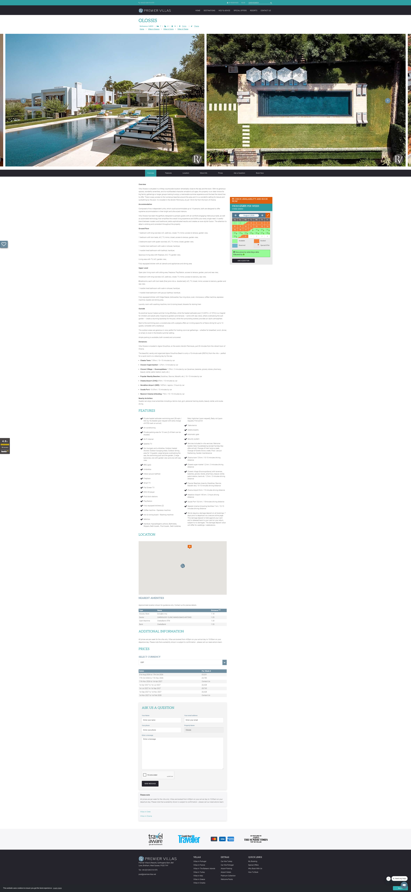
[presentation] (23, 100)
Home (197, 11)
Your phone (146, 725)
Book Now (260, 173)
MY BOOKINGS (233, 3)
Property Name (189, 725)
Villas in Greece (153, 29)
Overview (150, 173)
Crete (184, 26)
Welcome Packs (227, 879)
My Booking (252, 861)
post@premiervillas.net (147, 874)
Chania (196, 26)
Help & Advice (224, 11)
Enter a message (147, 735)
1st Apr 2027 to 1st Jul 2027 (150, 685)
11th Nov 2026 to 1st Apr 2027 (150, 681)
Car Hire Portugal (227, 865)
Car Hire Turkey (226, 861)
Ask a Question (239, 173)
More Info (203, 173)
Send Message (150, 784)
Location (186, 173)
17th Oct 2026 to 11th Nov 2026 (151, 678)
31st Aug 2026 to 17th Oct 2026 (151, 675)
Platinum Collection (228, 876)
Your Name (145, 715)
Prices (220, 173)
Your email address (190, 715)
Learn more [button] (57, 888)
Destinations (209, 11)
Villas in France (199, 865)
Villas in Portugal (199, 861)
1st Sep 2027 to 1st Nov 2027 (150, 692)
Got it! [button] (400, 888)
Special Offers (240, 11)
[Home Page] (155, 10)
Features (168, 173)
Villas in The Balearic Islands (204, 869)
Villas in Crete (168, 29)
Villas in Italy (198, 876)
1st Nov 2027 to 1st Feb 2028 (150, 695)
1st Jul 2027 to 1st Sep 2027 (150, 688)
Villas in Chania (182, 29)
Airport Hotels (226, 872)
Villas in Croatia (199, 883)
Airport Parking (226, 869)
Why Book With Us (255, 869)
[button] (190, 547)
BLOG (243, 3)
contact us (266, 11)
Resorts (253, 11)
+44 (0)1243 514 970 (147, 3)
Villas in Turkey (199, 872)
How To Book (253, 872)
